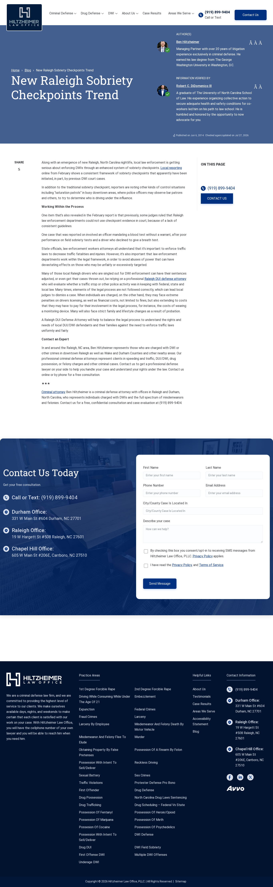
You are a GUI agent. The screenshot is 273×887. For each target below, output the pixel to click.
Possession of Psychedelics (155, 827)
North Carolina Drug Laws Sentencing (161, 797)
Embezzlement (145, 696)
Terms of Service (211, 565)
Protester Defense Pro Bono (155, 783)
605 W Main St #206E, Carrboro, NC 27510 (49, 555)
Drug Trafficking (90, 805)
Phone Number (153, 485)
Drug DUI (85, 847)
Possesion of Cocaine (94, 827)
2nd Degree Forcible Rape (153, 689)
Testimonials (202, 696)
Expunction (87, 709)
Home (15, 70)
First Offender (89, 790)
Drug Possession (91, 797)
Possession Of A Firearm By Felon (158, 750)
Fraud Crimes (88, 717)
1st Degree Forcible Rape (97, 689)
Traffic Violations (91, 783)
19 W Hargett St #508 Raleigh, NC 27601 (48, 536)
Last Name (213, 467)
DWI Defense (144, 834)
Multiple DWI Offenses (151, 855)
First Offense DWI (92, 855)
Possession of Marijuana (96, 820)
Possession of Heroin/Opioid (155, 812)
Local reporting (171, 168)
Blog (28, 70)
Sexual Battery (89, 775)
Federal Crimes (145, 709)
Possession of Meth (149, 820)
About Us (128, 13)
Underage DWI (89, 862)
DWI (111, 13)
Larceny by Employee (94, 724)
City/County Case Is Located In (165, 503)
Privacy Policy (203, 556)
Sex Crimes (142, 775)
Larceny (140, 717)
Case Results (152, 13)
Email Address (215, 485)
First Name (150, 467)
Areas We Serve (179, 13)
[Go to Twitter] (250, 778)
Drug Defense (90, 13)
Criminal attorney (53, 392)
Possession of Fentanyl (96, 812)
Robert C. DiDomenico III (194, 86)
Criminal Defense (61, 13)
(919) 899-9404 (217, 12)
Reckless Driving (146, 762)
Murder (139, 737)
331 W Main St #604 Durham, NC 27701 (46, 518)
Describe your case (156, 521)
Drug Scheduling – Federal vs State (160, 805)
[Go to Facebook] (230, 778)
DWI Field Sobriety (148, 847)
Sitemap (180, 881)
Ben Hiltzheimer (187, 42)
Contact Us (251, 15)
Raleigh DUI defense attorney (165, 279)
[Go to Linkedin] (240, 778)
